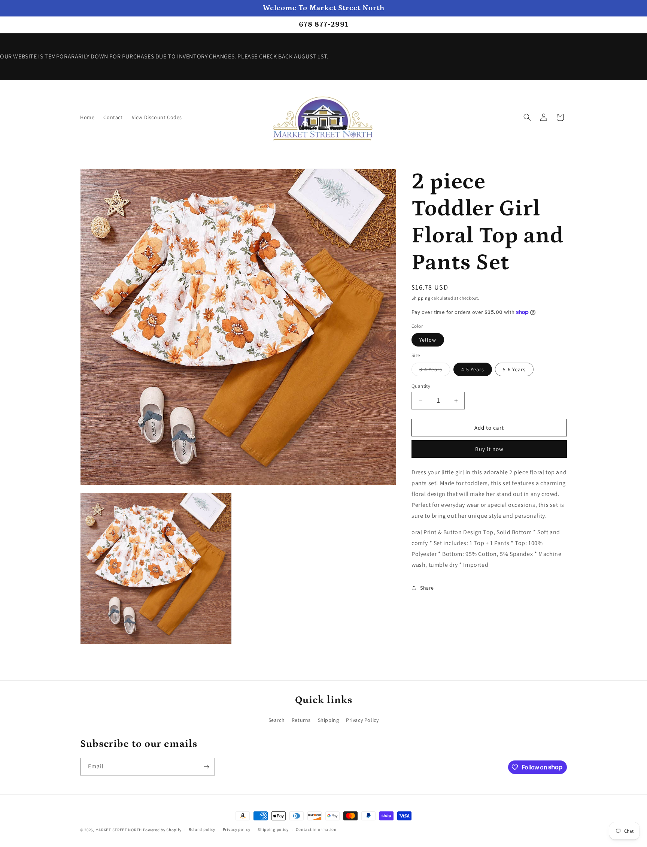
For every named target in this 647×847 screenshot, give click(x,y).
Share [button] (427, 587)
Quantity (420, 386)
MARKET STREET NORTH (118, 829)
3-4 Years (434, 371)
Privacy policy (236, 829)
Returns (301, 720)
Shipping (421, 298)
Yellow (427, 339)
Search (276, 720)
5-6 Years (514, 369)
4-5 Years (472, 369)
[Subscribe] (206, 766)
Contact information (316, 829)
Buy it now (489, 449)
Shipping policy (273, 829)
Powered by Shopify (162, 829)
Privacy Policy (362, 720)
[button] (527, 117)
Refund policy (202, 829)
